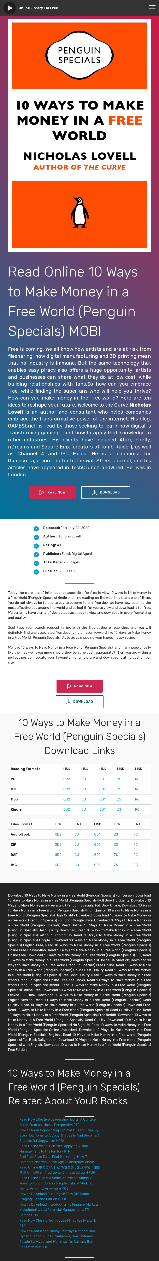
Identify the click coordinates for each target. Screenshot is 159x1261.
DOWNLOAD (110, 492)
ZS (119, 779)
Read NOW (56, 492)
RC (137, 779)
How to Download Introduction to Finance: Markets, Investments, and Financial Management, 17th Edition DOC (59, 1210)
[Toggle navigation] (152, 7)
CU (83, 779)
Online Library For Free (38, 8)
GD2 (66, 779)
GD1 (102, 779)
